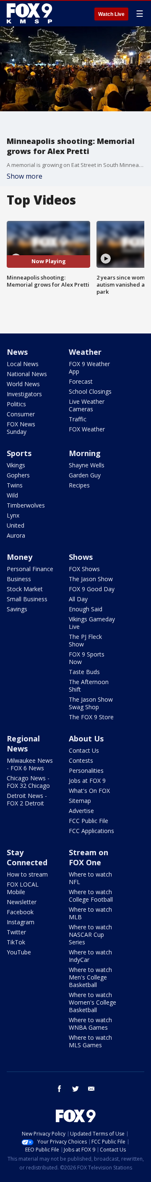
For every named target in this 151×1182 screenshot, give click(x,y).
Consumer (21, 414)
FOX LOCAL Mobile (23, 888)
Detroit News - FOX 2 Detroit (27, 799)
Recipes (79, 485)
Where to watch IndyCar (90, 956)
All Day (78, 599)
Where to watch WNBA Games (90, 1023)
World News (23, 384)
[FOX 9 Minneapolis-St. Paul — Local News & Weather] (31, 13)
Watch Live (111, 14)
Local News (23, 364)
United (15, 525)
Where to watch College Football (91, 895)
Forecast (81, 381)
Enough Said (85, 609)
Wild (12, 495)
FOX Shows (84, 569)
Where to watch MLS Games (90, 1041)
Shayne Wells (86, 465)
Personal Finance (30, 569)
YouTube (19, 952)
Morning (85, 453)
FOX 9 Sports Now (86, 658)
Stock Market (25, 589)
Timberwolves (26, 505)
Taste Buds (84, 672)
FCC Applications (91, 831)
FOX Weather (87, 429)
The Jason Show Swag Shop (91, 703)
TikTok (16, 942)
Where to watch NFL (90, 878)
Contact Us (84, 750)
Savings (17, 609)
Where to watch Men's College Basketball (90, 977)
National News (27, 374)
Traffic (77, 419)
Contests (81, 760)
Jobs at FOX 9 (87, 781)
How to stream (27, 874)
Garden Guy (85, 475)
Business (19, 579)
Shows (81, 557)
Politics (16, 404)
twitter (75, 1088)
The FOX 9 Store (91, 717)
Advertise (81, 811)
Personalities (86, 770)
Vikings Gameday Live (92, 623)
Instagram (20, 922)
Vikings (16, 465)
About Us (86, 738)
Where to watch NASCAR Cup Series (90, 934)
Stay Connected (27, 857)
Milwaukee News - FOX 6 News (30, 764)
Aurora (16, 535)
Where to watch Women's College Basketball (92, 1002)
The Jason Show (91, 579)
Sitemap (80, 801)
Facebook (20, 912)
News (17, 352)
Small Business (27, 599)
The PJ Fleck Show (85, 640)
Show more (24, 176)
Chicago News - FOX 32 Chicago (28, 782)
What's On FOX (89, 791)
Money (19, 557)
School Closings (90, 391)
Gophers (18, 475)
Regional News (23, 743)
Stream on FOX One (88, 857)
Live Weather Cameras (86, 405)
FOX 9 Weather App (89, 367)
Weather (85, 352)
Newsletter (21, 902)
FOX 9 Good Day (92, 589)
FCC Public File (88, 821)
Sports (19, 453)
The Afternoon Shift (89, 685)
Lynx (13, 515)
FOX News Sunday (21, 428)
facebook (59, 1088)
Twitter (16, 932)
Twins (15, 485)
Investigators (24, 394)
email (91, 1088)
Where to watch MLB (90, 913)
